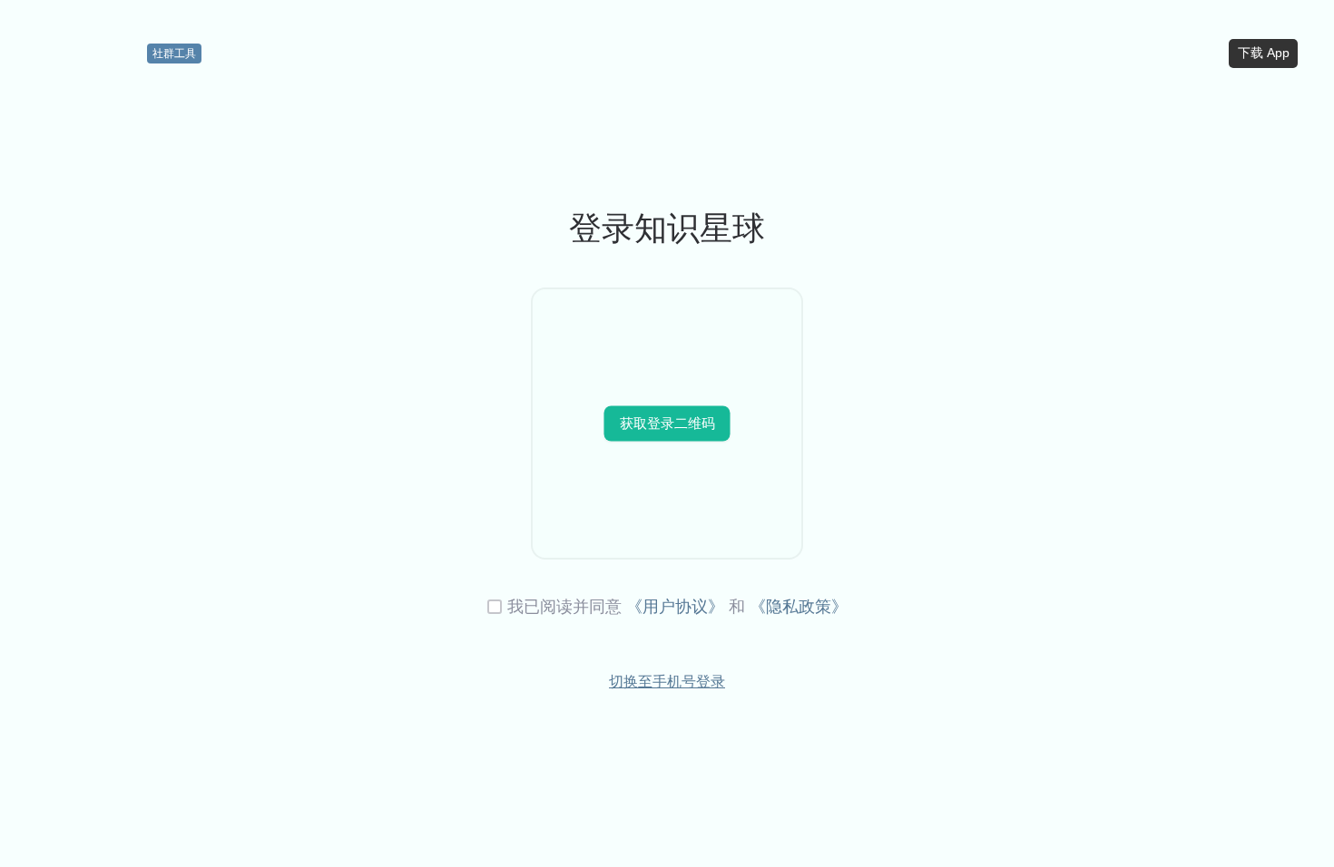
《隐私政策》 (799, 607)
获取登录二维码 (667, 423)
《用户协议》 (675, 607)
